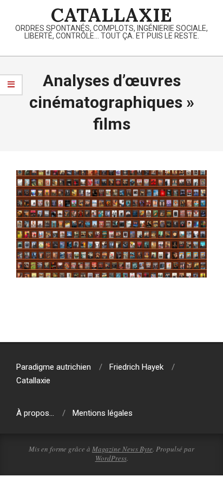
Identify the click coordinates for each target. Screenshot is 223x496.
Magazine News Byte (122, 449)
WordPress (111, 458)
